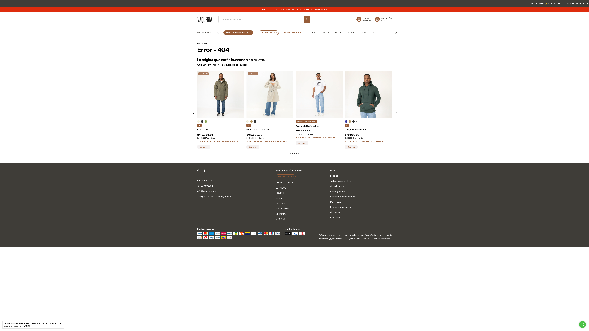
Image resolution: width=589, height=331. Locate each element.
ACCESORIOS (368, 33)
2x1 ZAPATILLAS (269, 33)
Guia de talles (337, 186)
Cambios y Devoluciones (342, 196)
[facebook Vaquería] (205, 170)
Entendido (28, 326)
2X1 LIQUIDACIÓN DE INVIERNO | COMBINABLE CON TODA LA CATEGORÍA (294, 9)
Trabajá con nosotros (340, 181)
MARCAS (280, 219)
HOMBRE (326, 33)
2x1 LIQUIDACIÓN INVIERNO (238, 33)
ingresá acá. (365, 235)
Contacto (335, 212)
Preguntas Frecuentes (341, 207)
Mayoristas (335, 201)
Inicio (199, 43)
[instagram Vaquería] (198, 170)
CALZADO (351, 33)
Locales (334, 175)
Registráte (367, 20)
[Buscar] (307, 19)
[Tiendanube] (331, 239)
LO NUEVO (311, 33)
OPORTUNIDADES (292, 33)
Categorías (203, 33)
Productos (335, 217)
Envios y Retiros (338, 191)
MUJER (338, 33)
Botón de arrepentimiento (381, 235)
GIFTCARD (383, 33)
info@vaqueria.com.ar (208, 191)
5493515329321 (205, 180)
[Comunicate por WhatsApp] (582, 324)
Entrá (365, 18)
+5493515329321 (205, 186)
